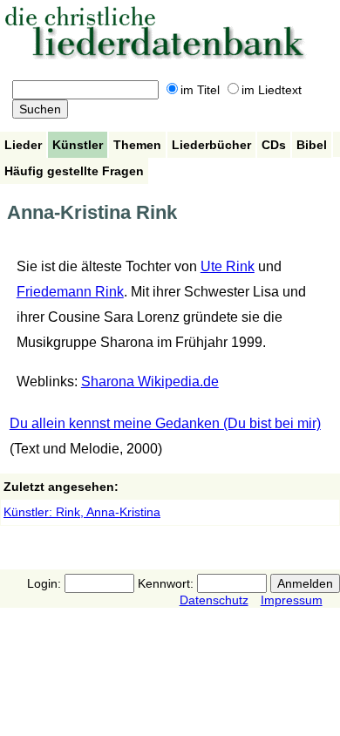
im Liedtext (271, 90)
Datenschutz (214, 600)
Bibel (311, 145)
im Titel (200, 90)
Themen (137, 145)
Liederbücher (211, 145)
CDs (274, 145)
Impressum (292, 600)
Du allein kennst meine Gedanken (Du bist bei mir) (165, 423)
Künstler (77, 145)
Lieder (23, 145)
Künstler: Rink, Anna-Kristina (81, 512)
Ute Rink (228, 266)
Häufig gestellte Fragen (74, 171)
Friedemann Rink (70, 291)
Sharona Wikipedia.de (150, 381)
